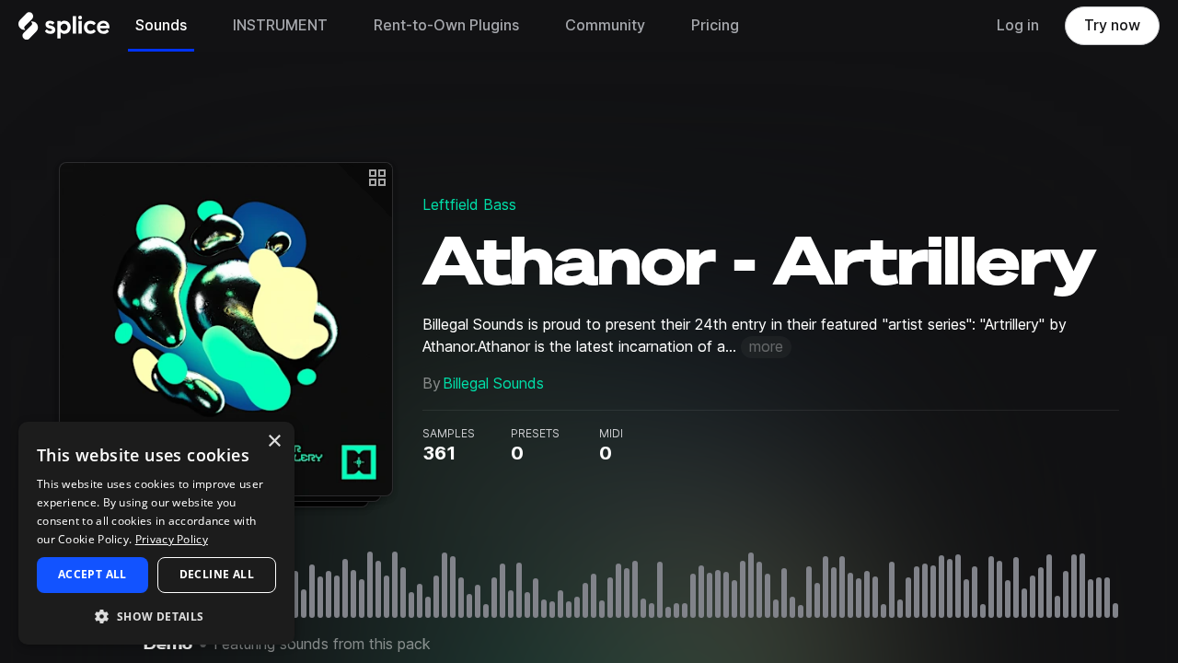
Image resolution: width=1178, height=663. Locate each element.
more (766, 346)
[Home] (64, 30)
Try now (1112, 25)
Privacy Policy (171, 539)
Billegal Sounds (493, 383)
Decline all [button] (216, 574)
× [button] (274, 441)
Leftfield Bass (469, 205)
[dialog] (156, 533)
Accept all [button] (92, 574)
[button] (156, 615)
